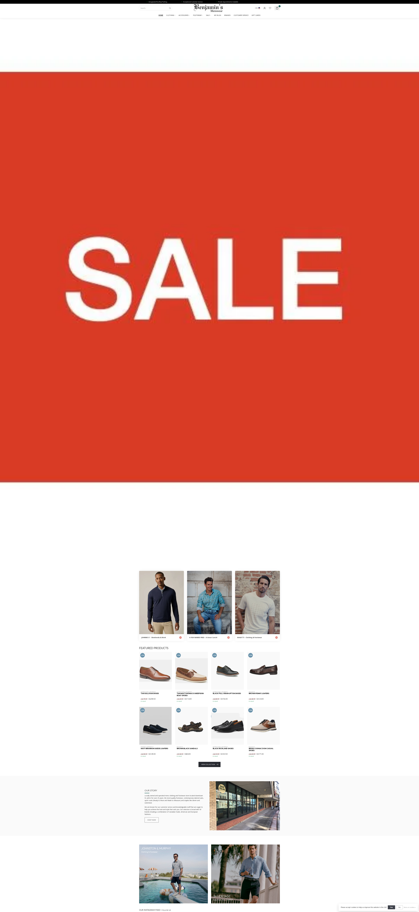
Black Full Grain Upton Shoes (227, 693)
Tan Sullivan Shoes (150, 693)
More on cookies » (410, 907)
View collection (208, 764)
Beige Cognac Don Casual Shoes (261, 749)
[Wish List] (270, 8)
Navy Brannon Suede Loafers (154, 749)
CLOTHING (170, 15)
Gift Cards (256, 15)
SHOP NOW (151, 820)
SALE (208, 15)
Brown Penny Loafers (259, 693)
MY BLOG (217, 15)
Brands (227, 15)
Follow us (166, 910)
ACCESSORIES (184, 15)
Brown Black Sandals (187, 749)
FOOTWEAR (197, 15)
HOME (161, 15)
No (399, 907)
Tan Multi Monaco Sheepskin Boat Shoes (190, 694)
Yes (391, 907)
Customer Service (241, 15)
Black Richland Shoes (223, 749)
